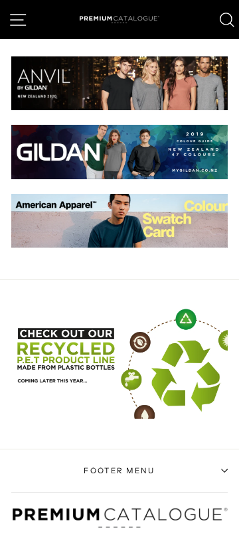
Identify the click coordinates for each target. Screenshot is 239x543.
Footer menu (119, 470)
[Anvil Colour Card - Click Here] (119, 107)
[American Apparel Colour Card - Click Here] (119, 244)
